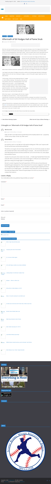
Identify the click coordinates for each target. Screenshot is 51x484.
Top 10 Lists (15, 19)
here (6, 105)
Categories (26, 16)
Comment (3, 181)
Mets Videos (8, 19)
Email (2, 205)
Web (21, 19)
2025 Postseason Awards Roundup (27, 1)
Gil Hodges (4, 36)
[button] (21, 16)
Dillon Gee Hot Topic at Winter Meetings (39, 119)
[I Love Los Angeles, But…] (13, 382)
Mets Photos (41, 16)
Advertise (12, 16)
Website (3, 219)
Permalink (20, 132)
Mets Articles (10, 36)
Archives (18, 16)
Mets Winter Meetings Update (9, 119)
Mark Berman (13, 41)
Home (6, 16)
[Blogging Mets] (2, 17)
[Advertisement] (27, 9)
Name (3, 199)
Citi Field (34, 16)
